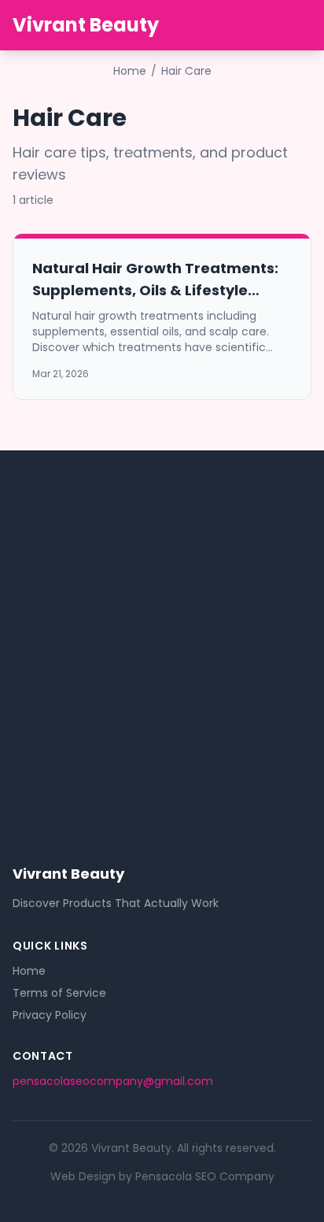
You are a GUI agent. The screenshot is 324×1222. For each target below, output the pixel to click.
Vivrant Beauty (86, 25)
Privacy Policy (50, 1015)
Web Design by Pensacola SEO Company (162, 1176)
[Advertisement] (162, 638)
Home (129, 71)
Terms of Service (59, 993)
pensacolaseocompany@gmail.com (113, 1081)
